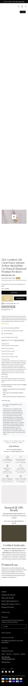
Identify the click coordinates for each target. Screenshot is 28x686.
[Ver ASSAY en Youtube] (13, 672)
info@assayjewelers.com (8, 659)
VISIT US (4, 648)
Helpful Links (5, 612)
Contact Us (20, 298)
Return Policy (4, 376)
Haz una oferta (7, 298)
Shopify (23, 675)
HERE (5, 640)
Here (9, 400)
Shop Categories (6, 633)
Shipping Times (5, 343)
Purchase (14, 292)
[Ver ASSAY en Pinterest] (9, 672)
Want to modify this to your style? (9, 337)
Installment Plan (5, 359)
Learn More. (21, 481)
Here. (6, 374)
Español (3, 668)
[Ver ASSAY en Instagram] (2, 672)
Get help (5, 471)
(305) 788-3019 (5, 657)
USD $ (11, 668)
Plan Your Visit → (6, 662)
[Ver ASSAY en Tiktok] (6, 672)
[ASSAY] (8, 6)
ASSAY (3, 591)
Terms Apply (23, 462)
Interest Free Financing (8, 306)
